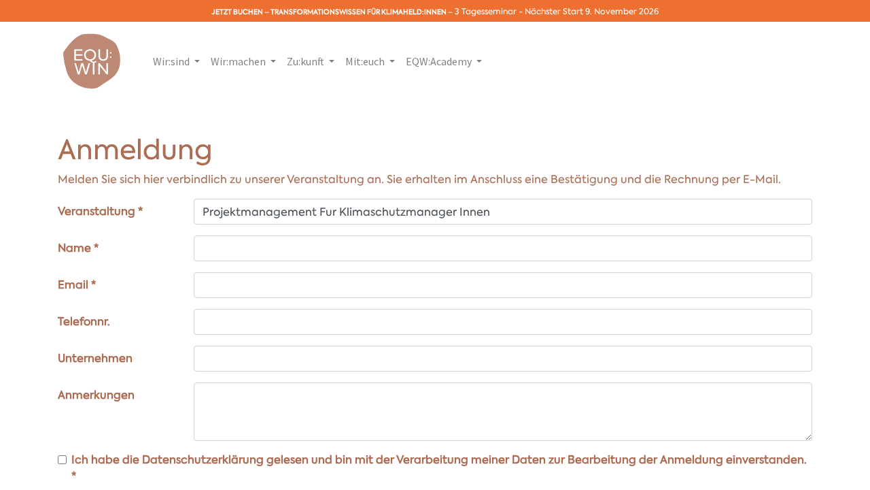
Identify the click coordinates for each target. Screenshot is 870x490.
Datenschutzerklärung (203, 460)
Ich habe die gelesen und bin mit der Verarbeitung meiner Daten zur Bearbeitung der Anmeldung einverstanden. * (439, 468)
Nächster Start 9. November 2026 (592, 11)
